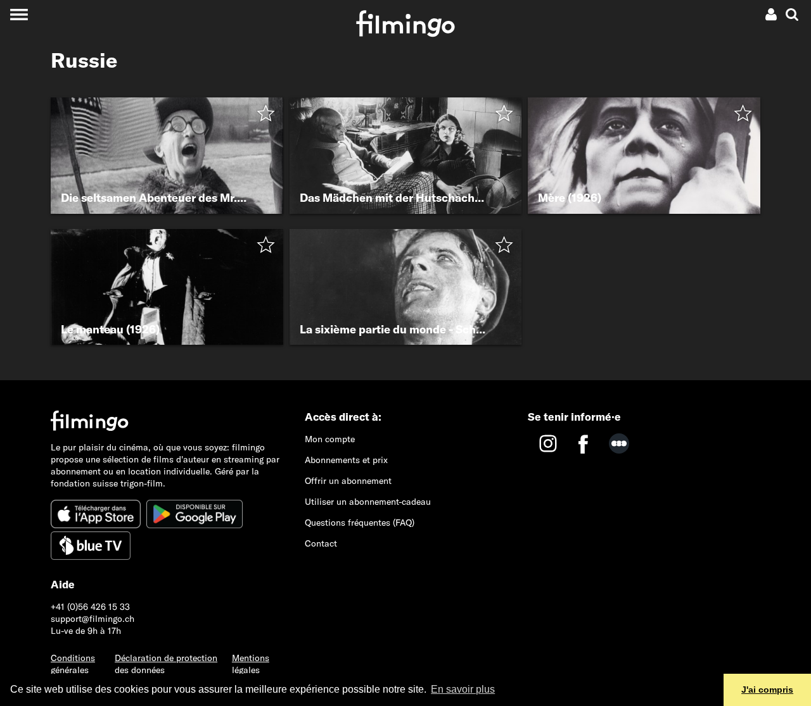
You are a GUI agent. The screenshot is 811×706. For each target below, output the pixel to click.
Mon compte (330, 439)
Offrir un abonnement (348, 480)
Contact (321, 543)
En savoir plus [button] (463, 689)
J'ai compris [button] (767, 689)
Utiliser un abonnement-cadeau (368, 501)
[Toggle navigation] (18, 14)
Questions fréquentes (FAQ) (359, 522)
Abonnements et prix (346, 460)
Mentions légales (250, 664)
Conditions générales (73, 664)
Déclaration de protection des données (166, 664)
